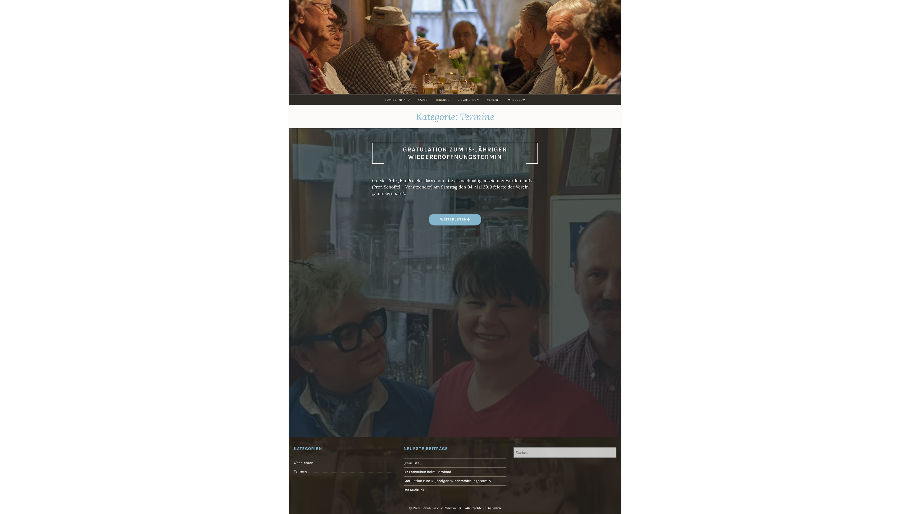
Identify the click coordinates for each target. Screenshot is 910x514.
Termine (443, 99)
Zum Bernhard (397, 99)
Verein (492, 99)
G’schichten (468, 99)
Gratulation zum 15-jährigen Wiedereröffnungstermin (455, 153)
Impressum (516, 99)
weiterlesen (453, 221)
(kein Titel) (413, 463)
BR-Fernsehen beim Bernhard (427, 472)
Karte (423, 99)
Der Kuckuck (414, 490)
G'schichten (303, 463)
